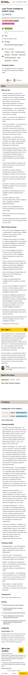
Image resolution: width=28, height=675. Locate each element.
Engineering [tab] (5, 379)
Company (19, 80)
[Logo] (5, 2)
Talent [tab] (18, 379)
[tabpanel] (14, 390)
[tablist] (14, 379)
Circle (11, 11)
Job (10, 80)
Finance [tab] (12, 379)
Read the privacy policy (6, 668)
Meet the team (9, 23)
